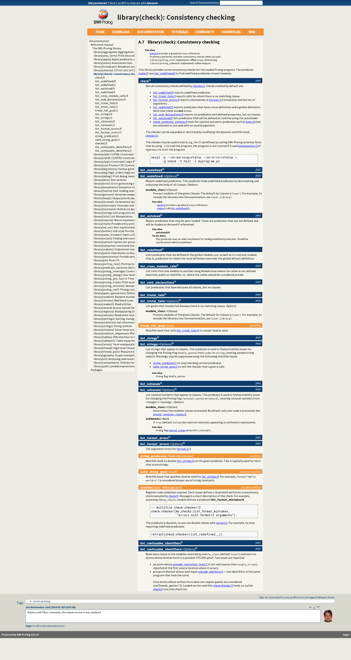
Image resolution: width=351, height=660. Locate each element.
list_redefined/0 (105, 92)
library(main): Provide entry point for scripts (121, 223)
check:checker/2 (223, 585)
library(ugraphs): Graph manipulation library (121, 355)
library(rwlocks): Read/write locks (115, 315)
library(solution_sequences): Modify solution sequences (128, 333)
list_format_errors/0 (108, 128)
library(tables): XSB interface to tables (118, 337)
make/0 (143, 73)
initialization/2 (247, 146)
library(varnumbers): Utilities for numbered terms (125, 362)
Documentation (99, 41)
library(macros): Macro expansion (114, 220)
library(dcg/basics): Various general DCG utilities (124, 169)
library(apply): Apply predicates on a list (118, 59)
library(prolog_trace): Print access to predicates (124, 282)
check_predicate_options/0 (170, 122)
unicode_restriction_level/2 (190, 564)
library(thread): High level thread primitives (121, 348)
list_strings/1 (103, 118)
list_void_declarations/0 (110, 99)
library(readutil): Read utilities (112, 304)
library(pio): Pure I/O (106, 260)
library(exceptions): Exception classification (121, 187)
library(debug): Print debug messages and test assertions (129, 176)
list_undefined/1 (105, 85)
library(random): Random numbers (115, 297)
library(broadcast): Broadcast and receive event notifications (131, 66)
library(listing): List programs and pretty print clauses (127, 213)
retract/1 (221, 523)
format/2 (215, 100)
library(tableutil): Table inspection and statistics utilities (129, 340)
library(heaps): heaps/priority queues (117, 198)
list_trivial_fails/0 (106, 103)
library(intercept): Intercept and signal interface (124, 205)
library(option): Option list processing (117, 242)
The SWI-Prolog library (106, 48)
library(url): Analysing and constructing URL (121, 359)
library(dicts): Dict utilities (110, 180)
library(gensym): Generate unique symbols (120, 194)
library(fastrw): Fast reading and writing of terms (124, 191)
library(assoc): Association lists (113, 63)
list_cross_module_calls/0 (111, 96)
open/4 (250, 122)
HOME (100, 32)
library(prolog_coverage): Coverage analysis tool (124, 271)
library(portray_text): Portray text (115, 264)
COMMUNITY (204, 32)
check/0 (100, 77)
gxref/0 (154, 53)
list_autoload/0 (105, 88)
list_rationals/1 (105, 125)
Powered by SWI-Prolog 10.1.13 (20, 634)
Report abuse (327, 597)
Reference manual (102, 44)
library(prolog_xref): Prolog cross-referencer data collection (132, 289)
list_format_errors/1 (108, 132)
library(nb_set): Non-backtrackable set (118, 227)
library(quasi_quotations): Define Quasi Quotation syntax (129, 293)
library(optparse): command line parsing (119, 245)
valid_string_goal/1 (107, 139)
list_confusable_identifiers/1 (113, 150)
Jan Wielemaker (35, 607)
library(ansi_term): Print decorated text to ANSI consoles (129, 55)
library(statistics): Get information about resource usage (129, 322)
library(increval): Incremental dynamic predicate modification (132, 202)
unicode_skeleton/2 (210, 571)
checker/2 (101, 143)
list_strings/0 (103, 114)
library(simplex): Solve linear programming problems (127, 329)
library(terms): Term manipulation (115, 344)
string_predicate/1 (107, 136)
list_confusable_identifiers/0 (113, 147)
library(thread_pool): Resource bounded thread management (132, 351)
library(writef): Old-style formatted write (120, 231)
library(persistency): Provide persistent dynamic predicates (130, 256)
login (29, 625)
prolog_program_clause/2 (169, 414)
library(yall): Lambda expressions (114, 366)
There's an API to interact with (133, 3)
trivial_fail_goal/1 (106, 110)
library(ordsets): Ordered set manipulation (120, 249)
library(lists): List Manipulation (113, 216)
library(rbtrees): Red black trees (113, 300)
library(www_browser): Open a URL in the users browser (128, 234)
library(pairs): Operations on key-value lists (121, 253)
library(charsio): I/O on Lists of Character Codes (123, 70)
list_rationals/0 (105, 121)
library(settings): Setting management (118, 318)
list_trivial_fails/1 (106, 107)
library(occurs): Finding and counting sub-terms (123, 238)
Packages (96, 370)
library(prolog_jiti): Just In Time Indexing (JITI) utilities (129, 278)
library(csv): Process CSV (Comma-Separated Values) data (129, 165)
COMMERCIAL (231, 32)
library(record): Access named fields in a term (122, 308)
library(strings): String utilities (113, 326)
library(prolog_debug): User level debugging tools (125, 275)
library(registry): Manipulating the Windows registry (126, 311)
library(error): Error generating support (118, 183)
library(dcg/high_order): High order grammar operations (129, 172)
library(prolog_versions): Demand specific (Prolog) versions (131, 286)
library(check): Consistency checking (118, 74)
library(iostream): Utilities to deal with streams (123, 209)
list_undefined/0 (105, 81)
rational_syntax (177, 430)
